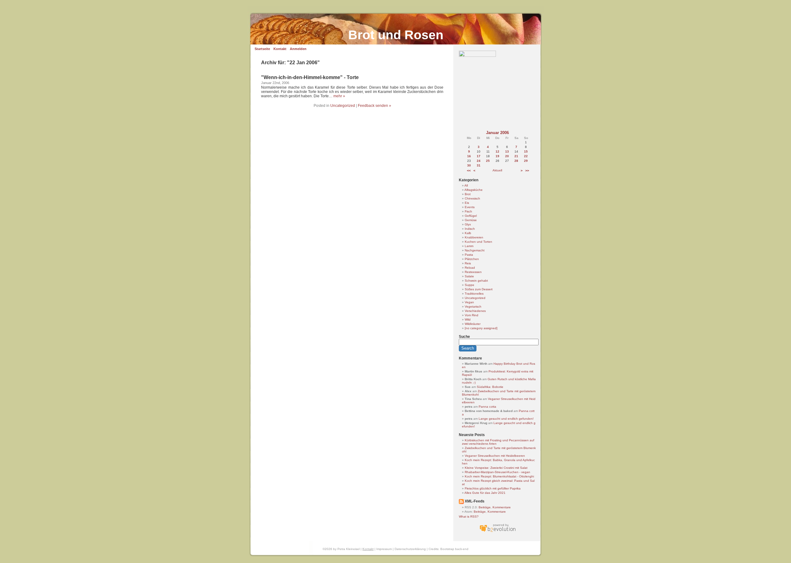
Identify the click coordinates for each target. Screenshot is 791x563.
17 (478, 156)
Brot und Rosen (395, 35)
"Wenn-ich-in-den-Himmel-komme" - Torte (310, 77)
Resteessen (473, 272)
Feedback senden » (374, 105)
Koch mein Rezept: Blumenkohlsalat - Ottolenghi (499, 476)
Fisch (468, 211)
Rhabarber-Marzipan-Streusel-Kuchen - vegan (497, 472)
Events (470, 207)
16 (469, 156)
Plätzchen (472, 259)
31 (478, 165)
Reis (468, 263)
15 (526, 151)
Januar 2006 (497, 132)
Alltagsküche (473, 189)
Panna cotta (487, 406)
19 (497, 156)
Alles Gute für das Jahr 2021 (484, 492)
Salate (469, 276)
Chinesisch (472, 198)
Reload (470, 267)
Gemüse (471, 220)
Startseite (262, 49)
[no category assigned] (481, 328)
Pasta (469, 254)
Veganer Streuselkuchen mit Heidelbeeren (495, 455)
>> (527, 170)
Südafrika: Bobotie (490, 387)
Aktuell (497, 170)
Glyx (468, 224)
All (466, 185)
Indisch (470, 228)
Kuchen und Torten (478, 241)
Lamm (469, 246)
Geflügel (471, 215)
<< (469, 170)
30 (469, 165)
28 (516, 160)
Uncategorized (342, 105)
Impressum (384, 549)
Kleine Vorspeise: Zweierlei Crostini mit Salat (496, 467)
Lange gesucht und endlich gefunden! (506, 418)
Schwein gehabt (476, 280)
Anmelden (298, 49)
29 (526, 160)
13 (507, 151)
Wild (468, 319)
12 (497, 151)
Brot (468, 194)
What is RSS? (469, 516)
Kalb (468, 233)
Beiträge (485, 507)
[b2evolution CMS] (497, 532)
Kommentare (502, 507)
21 (516, 156)
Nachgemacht (474, 250)
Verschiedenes (475, 311)
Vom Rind (471, 315)
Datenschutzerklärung (410, 549)
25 (488, 160)
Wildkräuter (472, 324)
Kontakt (279, 49)
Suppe (469, 285)
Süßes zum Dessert (479, 289)
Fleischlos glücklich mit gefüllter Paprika (493, 488)
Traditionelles (474, 293)
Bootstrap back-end (454, 549)
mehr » (339, 96)
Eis (467, 202)
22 (526, 156)
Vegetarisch (473, 306)
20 (507, 156)
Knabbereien (474, 237)
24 (478, 160)
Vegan (469, 302)
